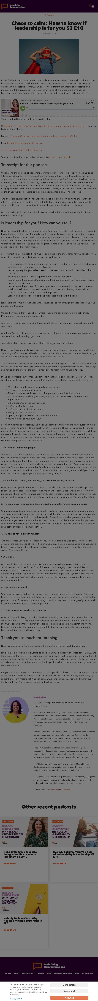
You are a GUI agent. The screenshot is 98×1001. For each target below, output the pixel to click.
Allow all (69, 997)
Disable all (69, 991)
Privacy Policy (16, 998)
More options (69, 984)
